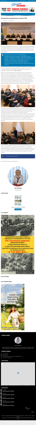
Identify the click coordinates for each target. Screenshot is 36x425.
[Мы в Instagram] (29, 0)
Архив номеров (18, 209)
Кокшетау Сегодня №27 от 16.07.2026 (8, 405)
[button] (18, 373)
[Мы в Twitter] (28, 0)
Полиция (10, 161)
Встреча (5, 161)
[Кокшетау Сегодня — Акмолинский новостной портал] (18, 4)
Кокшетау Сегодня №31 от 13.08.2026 (8, 391)
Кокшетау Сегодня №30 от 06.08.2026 (8, 394)
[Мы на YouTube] (34, 0)
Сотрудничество (15, 161)
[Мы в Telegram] (32, 0)
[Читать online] (18, 200)
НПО (8, 161)
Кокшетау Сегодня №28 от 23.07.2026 (8, 401)
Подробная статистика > (32, 412)
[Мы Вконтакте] (30, 0)
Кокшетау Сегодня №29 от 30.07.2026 (8, 398)
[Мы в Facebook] (27, 0)
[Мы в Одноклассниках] (33, 0)
